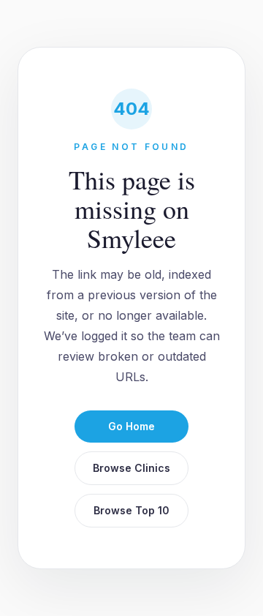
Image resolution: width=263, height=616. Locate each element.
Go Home (131, 426)
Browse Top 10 (131, 510)
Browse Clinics (131, 468)
